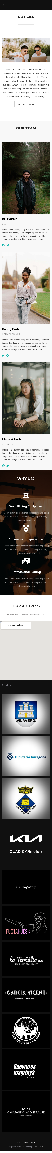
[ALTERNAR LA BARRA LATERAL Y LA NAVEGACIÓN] (47, 5)
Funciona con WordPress (26, 1142)
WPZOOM (39, 1147)
